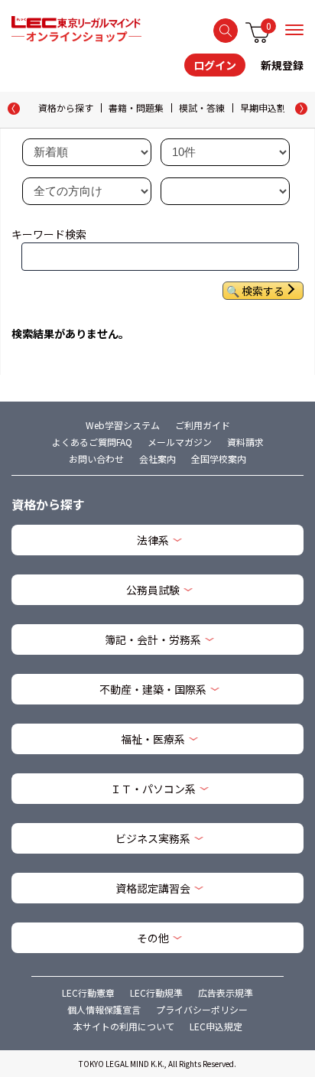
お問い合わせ (96, 458)
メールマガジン (180, 441)
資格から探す (65, 107)
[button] (301, 108)
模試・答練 (202, 107)
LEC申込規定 (216, 1026)
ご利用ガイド (202, 424)
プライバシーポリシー (202, 1009)
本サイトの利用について (123, 1026)
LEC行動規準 (156, 992)
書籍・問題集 (136, 107)
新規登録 (282, 65)
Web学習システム (123, 424)
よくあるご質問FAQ (92, 441)
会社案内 (157, 458)
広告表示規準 (225, 992)
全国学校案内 (218, 458)
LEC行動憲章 (88, 992)
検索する (225, 30)
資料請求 (245, 441)
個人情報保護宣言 (104, 1009)
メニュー (294, 29)
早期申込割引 (267, 107)
